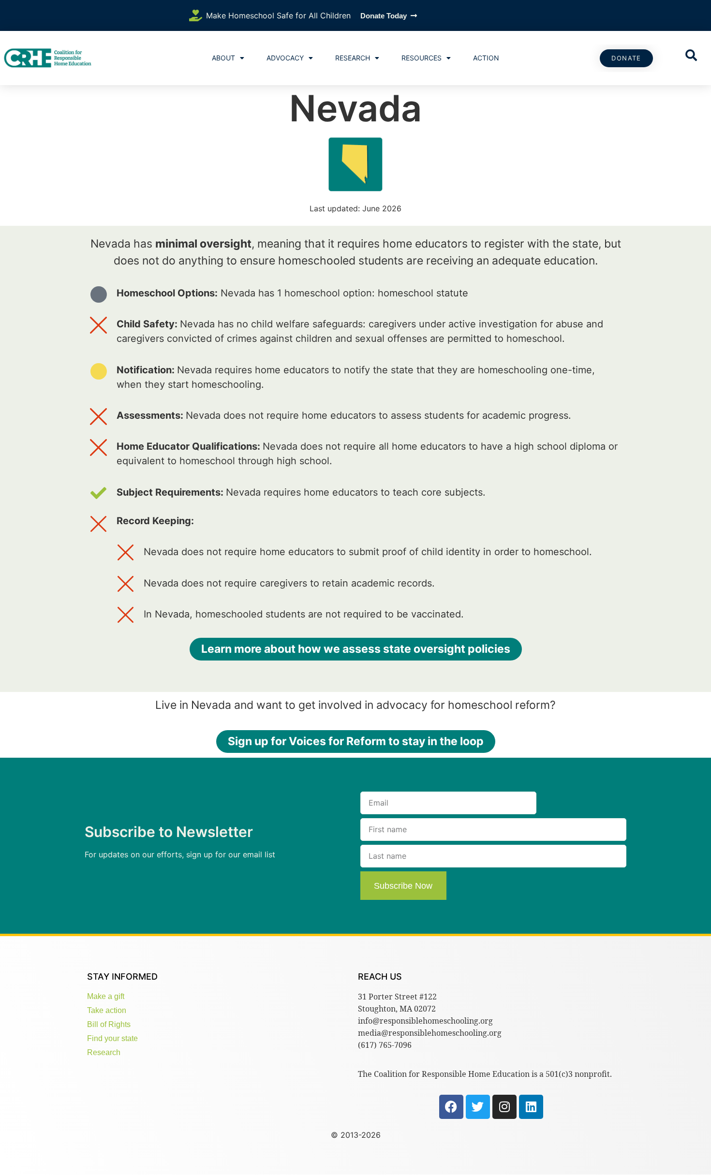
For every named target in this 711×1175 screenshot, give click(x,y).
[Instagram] (504, 1107)
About (223, 58)
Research (352, 58)
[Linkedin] (531, 1107)
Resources (421, 58)
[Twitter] (478, 1107)
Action (486, 58)
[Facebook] (451, 1107)
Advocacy (285, 58)
